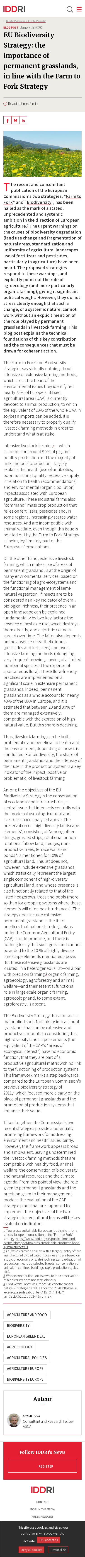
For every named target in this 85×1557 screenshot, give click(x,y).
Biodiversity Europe (25, 1379)
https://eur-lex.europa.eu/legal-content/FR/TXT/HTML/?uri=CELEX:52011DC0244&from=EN (40, 1292)
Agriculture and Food (27, 1314)
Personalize (58, 1550)
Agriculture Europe (25, 1368)
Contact (42, 1502)
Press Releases (42, 1517)
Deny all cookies (31, 1550)
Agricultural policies (27, 1357)
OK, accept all (48, 1540)
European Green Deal (26, 1336)
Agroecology (19, 1347)
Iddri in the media (42, 1509)
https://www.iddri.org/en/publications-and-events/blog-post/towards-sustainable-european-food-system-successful (41, 1242)
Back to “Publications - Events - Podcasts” (26, 20)
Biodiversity (39, 202)
